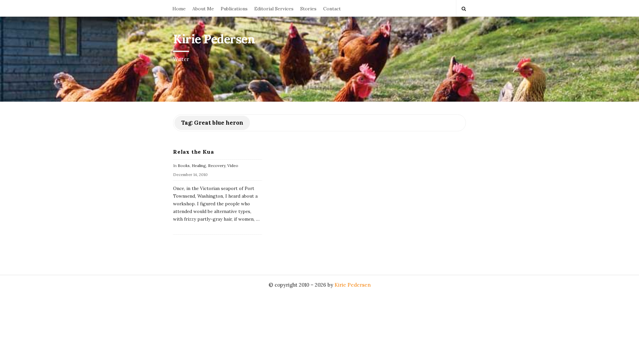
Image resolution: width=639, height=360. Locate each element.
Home (179, 9)
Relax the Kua (193, 151)
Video (232, 165)
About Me (203, 9)
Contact (332, 9)
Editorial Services (274, 9)
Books (184, 165)
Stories (308, 9)
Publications (234, 9)
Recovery (216, 165)
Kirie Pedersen (214, 39)
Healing (199, 165)
